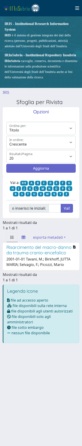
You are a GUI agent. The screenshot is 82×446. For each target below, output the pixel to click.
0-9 (24, 183)
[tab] (12, 237)
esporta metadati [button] (48, 237)
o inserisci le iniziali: (29, 208)
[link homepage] (23, 8)
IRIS (6, 92)
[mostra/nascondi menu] (77, 8)
